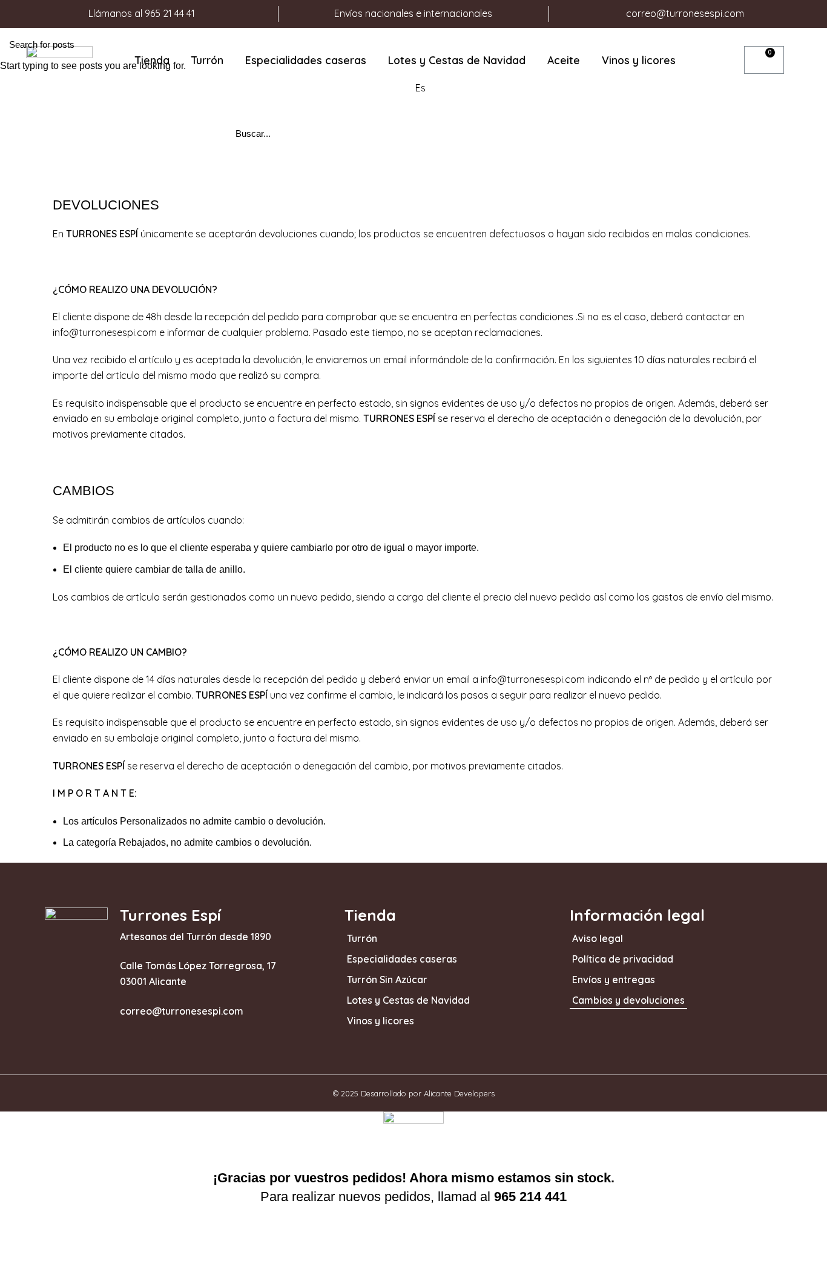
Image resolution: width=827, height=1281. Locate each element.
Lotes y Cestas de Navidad (457, 60)
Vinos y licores (639, 60)
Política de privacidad (622, 959)
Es (420, 88)
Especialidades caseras (305, 60)
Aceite (563, 60)
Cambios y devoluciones (628, 1000)
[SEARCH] (811, 44)
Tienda (152, 60)
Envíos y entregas (613, 979)
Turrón (207, 60)
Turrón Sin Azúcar (387, 979)
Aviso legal (597, 938)
